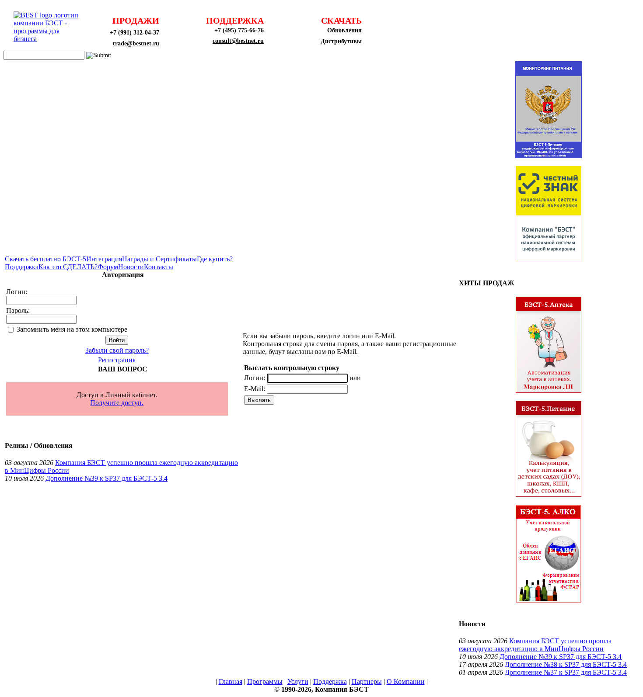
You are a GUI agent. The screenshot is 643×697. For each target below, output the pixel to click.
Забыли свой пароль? (117, 350)
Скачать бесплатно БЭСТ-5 (45, 259)
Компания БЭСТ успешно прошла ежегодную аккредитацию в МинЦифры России (535, 644)
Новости (131, 266)
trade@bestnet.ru (136, 43)
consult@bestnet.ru (238, 41)
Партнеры (367, 681)
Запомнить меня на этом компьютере (72, 329)
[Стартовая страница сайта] (48, 38)
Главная (230, 681)
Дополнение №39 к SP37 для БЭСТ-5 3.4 (106, 478)
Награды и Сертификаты (159, 259)
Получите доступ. (116, 402)
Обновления (344, 30)
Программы (265, 681)
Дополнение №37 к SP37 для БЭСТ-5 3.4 (566, 672)
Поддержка (21, 266)
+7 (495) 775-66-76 (239, 30)
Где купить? (215, 259)
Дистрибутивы (341, 41)
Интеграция (104, 259)
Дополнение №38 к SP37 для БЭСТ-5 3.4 (566, 664)
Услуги (297, 681)
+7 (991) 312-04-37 (134, 32)
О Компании (406, 681)
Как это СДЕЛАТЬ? (68, 266)
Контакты (158, 266)
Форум (108, 266)
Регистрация (117, 360)
